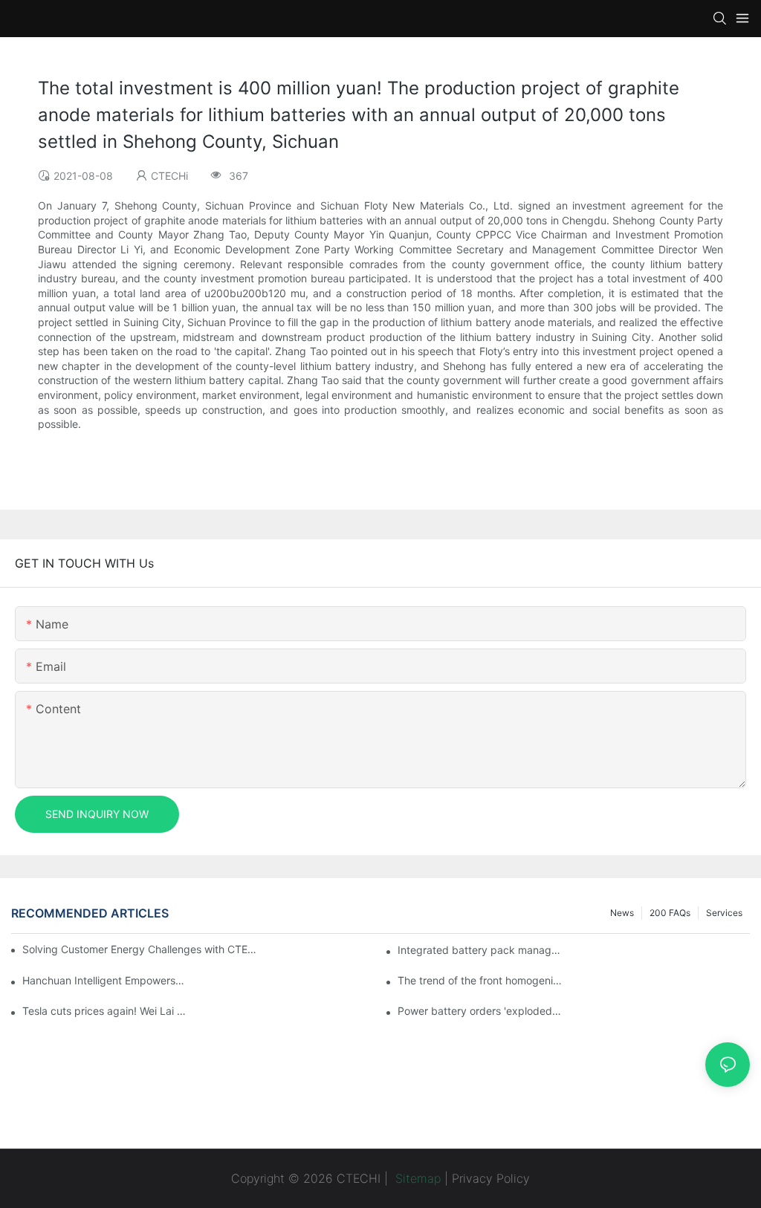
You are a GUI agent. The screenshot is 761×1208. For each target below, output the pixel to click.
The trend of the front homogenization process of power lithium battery (480, 980)
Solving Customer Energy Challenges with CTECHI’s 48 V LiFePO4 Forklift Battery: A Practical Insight (141, 949)
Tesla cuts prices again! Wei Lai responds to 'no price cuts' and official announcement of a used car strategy (104, 1010)
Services (724, 912)
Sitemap (416, 1178)
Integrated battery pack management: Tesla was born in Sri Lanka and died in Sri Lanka (480, 950)
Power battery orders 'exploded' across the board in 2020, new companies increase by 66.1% (480, 1010)
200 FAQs (670, 912)
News (622, 912)
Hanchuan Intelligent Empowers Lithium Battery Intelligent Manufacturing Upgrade (104, 980)
